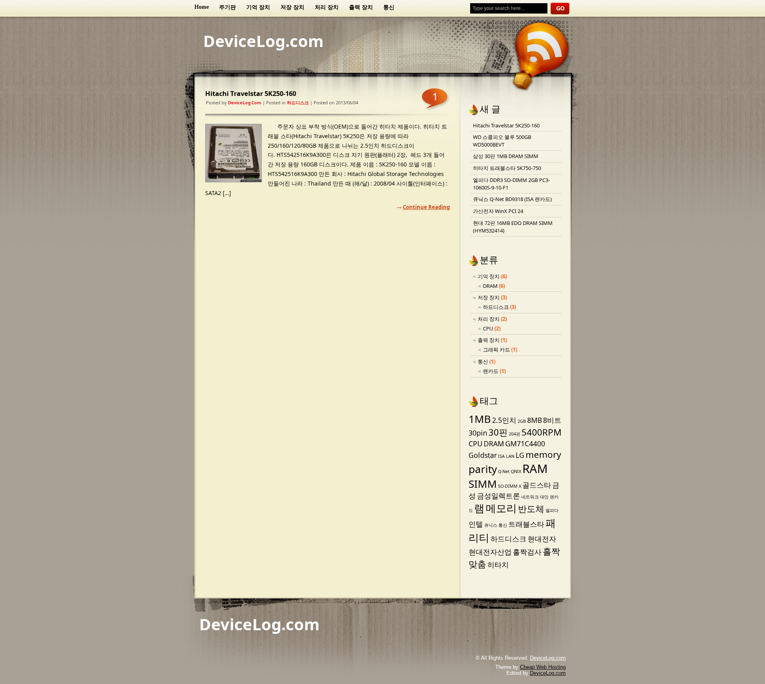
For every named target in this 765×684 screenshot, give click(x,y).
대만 (544, 497)
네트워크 (530, 497)
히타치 (498, 564)
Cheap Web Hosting (543, 667)
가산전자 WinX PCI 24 (498, 211)
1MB (480, 419)
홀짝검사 (527, 552)
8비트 (552, 420)
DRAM (490, 285)
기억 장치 (258, 7)
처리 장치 (327, 7)
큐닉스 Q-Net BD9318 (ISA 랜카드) (512, 199)
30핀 (498, 432)
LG (520, 455)
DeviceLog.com (263, 41)
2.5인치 (504, 420)
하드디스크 (298, 103)
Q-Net (504, 471)
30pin (478, 433)
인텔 (476, 524)
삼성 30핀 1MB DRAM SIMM (505, 156)
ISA (501, 456)
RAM (535, 469)
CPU (488, 328)
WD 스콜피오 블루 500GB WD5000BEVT (502, 140)
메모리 (501, 508)
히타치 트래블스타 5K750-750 (507, 168)
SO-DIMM (508, 486)
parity (483, 469)
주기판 (227, 7)
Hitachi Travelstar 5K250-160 (250, 93)
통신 (388, 7)
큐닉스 (490, 525)
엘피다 (552, 510)
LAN (510, 456)
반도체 (531, 508)
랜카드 (490, 371)
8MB (534, 420)
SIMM (483, 484)
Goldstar (483, 455)
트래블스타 (526, 524)
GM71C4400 (525, 443)
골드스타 (536, 485)
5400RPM (541, 432)
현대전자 (542, 538)
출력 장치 (361, 7)
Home (201, 7)
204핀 (514, 434)
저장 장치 (292, 7)
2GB (522, 421)
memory (543, 454)
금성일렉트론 (498, 495)
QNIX (516, 471)
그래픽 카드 (496, 349)
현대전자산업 (490, 552)
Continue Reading (426, 207)
